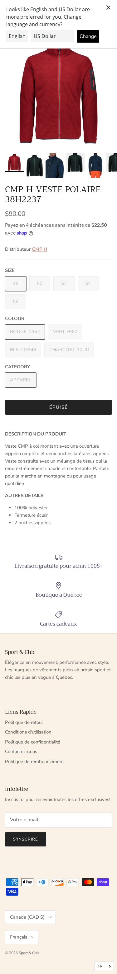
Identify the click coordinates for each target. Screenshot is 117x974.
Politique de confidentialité (32, 742)
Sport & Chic (29, 952)
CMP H (39, 249)
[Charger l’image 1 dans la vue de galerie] (58, 91)
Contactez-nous (21, 751)
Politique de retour (24, 722)
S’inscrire (25, 839)
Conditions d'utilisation (28, 732)
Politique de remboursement (34, 761)
